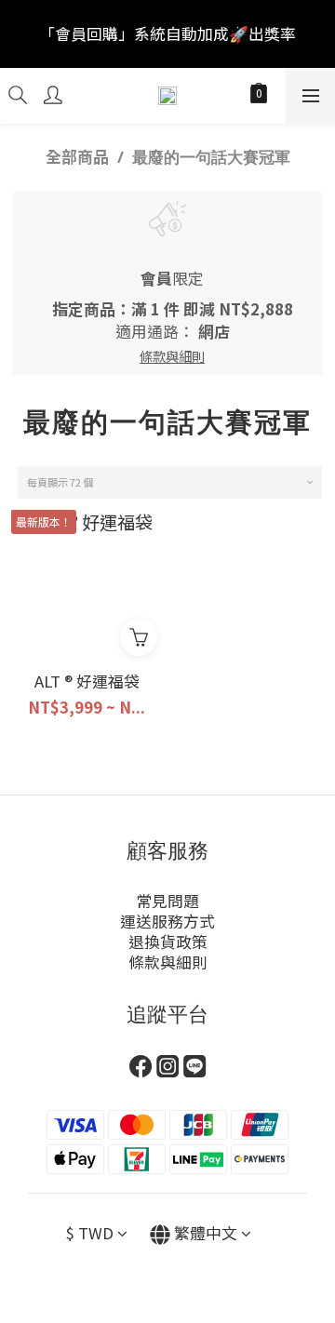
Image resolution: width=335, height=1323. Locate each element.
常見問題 (167, 900)
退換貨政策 (168, 941)
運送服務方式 (167, 921)
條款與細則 (168, 962)
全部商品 (77, 156)
